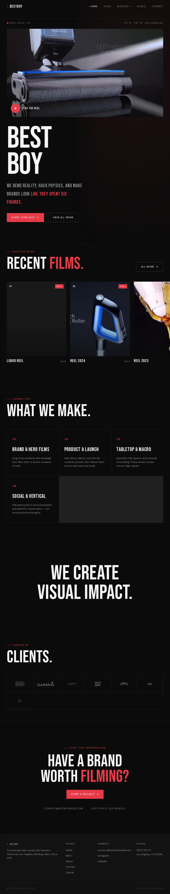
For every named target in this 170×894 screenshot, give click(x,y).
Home (94, 6)
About (69, 861)
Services (124, 6)
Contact (157, 6)
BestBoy (16, 6)
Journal (70, 872)
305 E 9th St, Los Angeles (108, 808)
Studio (141, 6)
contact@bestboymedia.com (63, 808)
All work (149, 266)
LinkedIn (102, 861)
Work (107, 6)
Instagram (103, 855)
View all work (63, 217)
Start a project (25, 217)
